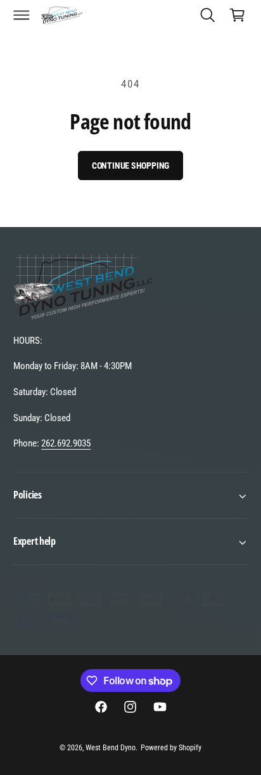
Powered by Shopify (171, 747)
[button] (21, 14)
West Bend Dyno (111, 747)
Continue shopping (131, 165)
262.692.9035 (66, 443)
